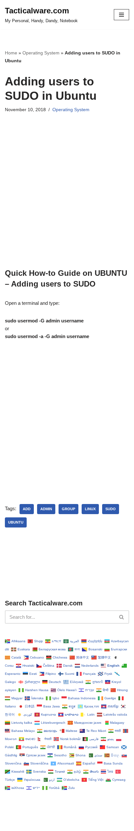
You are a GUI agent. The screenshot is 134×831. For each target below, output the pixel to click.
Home (11, 52)
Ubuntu (15, 522)
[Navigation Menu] (121, 14)
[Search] (121, 617)
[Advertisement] (67, 200)
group (68, 509)
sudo (110, 509)
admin (46, 509)
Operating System (41, 52)
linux (90, 509)
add (27, 509)
